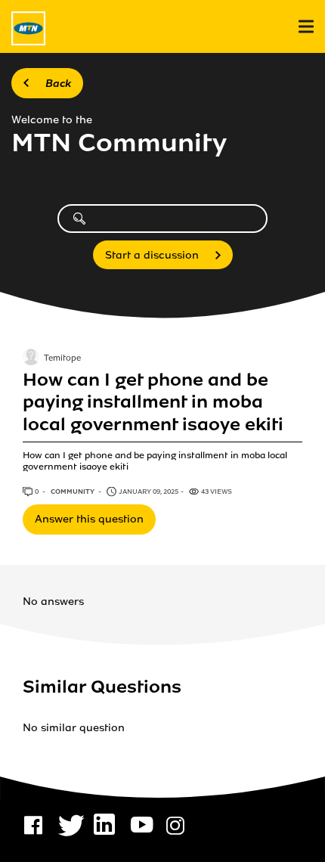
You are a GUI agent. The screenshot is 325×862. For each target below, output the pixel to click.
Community (73, 491)
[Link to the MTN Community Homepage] (28, 28)
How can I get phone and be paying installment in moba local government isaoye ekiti (153, 402)
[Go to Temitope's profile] (31, 358)
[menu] (306, 26)
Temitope (62, 358)
